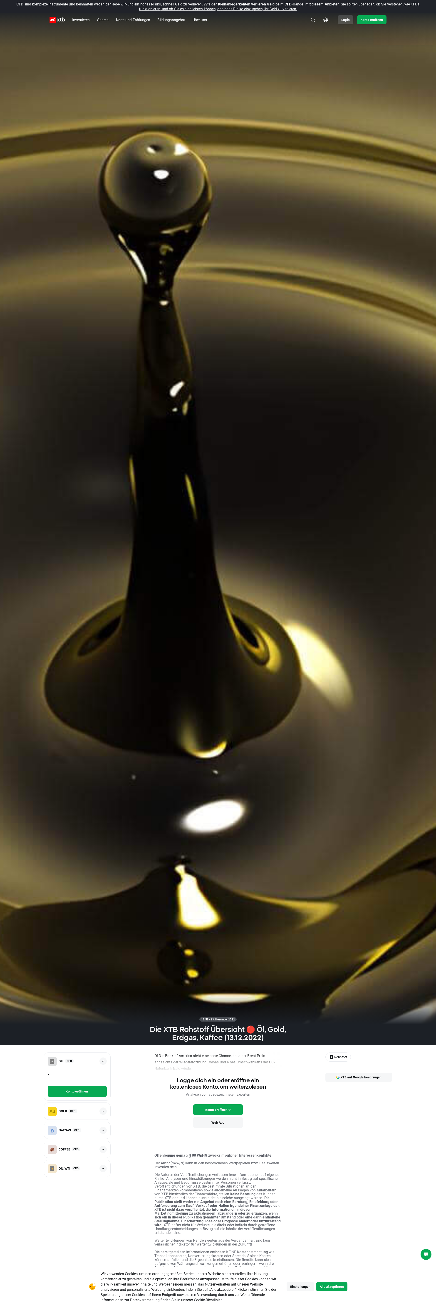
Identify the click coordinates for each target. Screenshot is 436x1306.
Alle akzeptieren (332, 1286)
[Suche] (312, 19)
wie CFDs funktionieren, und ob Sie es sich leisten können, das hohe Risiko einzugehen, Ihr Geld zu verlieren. (279, 6)
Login (345, 20)
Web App (217, 1122)
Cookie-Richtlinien (208, 1299)
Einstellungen (300, 1286)
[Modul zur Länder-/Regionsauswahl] (325, 19)
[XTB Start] (57, 20)
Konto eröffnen (372, 20)
